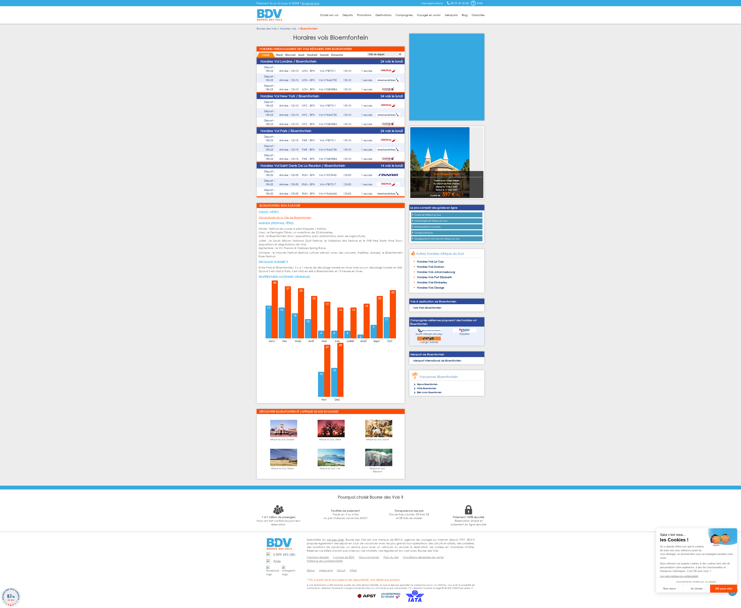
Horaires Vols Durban (430, 266)
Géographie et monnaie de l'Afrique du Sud (437, 238)
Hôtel (353, 570)
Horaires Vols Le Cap (430, 261)
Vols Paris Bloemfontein (427, 307)
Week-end (326, 570)
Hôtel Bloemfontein (426, 388)
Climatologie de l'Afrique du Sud (430, 220)
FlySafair (464, 334)
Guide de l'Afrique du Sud (427, 214)
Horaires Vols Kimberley (432, 282)
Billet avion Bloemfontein (429, 392)
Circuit (341, 570)
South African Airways (429, 334)
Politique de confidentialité (325, 561)
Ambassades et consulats (427, 226)
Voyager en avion (429, 15)
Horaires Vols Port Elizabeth (434, 277)
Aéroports (451, 15)
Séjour (311, 570)
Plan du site (391, 557)
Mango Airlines (429, 342)
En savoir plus (310, 3)
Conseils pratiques (423, 232)
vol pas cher (335, 539)
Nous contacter (369, 557)
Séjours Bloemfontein (427, 384)
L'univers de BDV (343, 557)
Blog (464, 15)
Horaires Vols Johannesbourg (436, 272)
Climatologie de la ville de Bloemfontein (285, 217)
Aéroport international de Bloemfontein (437, 360)
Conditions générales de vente (423, 557)
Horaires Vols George (430, 287)
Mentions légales (318, 557)
